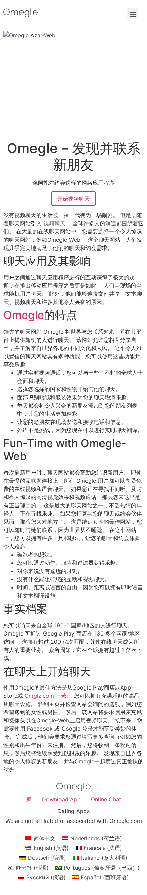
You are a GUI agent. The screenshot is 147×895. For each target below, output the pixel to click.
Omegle (23, 315)
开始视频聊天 (73, 198)
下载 (61, 695)
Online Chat (106, 799)
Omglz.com (39, 695)
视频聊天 (54, 223)
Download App (61, 799)
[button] (132, 13)
